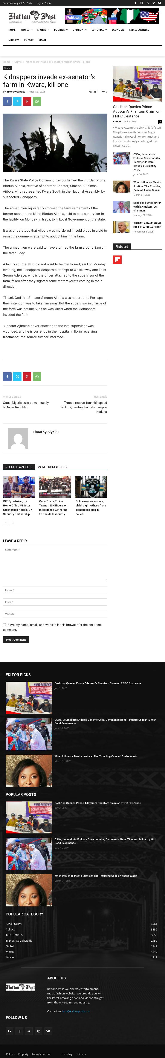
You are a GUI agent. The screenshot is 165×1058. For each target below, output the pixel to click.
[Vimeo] (153, 3)
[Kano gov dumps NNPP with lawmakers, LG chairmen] (121, 207)
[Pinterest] (27, 101)
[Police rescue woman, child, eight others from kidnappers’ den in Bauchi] (91, 487)
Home (6, 62)
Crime (18, 62)
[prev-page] (5, 522)
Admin (117, 121)
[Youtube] (159, 3)
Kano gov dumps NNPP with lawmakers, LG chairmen (147, 206)
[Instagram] (141, 3)
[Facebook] (135, 3)
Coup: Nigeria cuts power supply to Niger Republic (26, 405)
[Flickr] (29, 1031)
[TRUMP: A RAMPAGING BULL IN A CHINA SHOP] (121, 227)
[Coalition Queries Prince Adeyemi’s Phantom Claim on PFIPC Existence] (137, 84)
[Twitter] (147, 3)
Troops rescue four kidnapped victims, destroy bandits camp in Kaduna (84, 407)
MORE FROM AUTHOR (52, 467)
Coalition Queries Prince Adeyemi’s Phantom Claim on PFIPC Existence (136, 111)
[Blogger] (9, 1031)
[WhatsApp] (37, 101)
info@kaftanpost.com (76, 1011)
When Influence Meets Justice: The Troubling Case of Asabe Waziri (147, 186)
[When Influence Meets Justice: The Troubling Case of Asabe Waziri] (121, 187)
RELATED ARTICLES (19, 467)
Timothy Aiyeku (16, 91)
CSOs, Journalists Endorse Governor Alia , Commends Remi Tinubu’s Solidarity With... (147, 162)
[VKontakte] (48, 1031)
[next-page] (12, 522)
